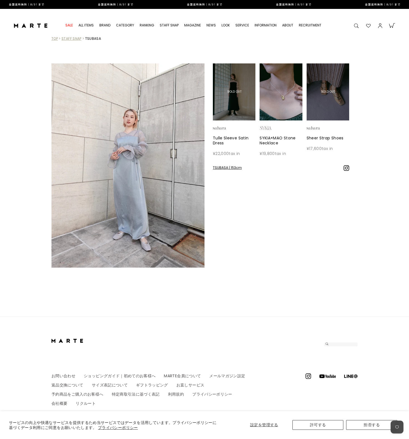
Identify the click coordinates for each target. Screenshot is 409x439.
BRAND (104, 25)
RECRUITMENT (310, 25)
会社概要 (59, 403)
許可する (318, 425)
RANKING (147, 25)
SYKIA (275, 128)
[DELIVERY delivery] (204, 4)
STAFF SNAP (169, 25)
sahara (228, 128)
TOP (54, 38)
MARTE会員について (182, 376)
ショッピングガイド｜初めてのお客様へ (120, 376)
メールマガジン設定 (227, 376)
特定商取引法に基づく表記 (136, 394)
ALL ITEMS (86, 25)
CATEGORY (125, 25)
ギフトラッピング (152, 385)
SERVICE (242, 25)
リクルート (86, 403)
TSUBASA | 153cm (227, 167)
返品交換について (67, 385)
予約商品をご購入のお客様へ (77, 394)
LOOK (225, 25)
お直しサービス (190, 385)
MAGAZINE (192, 25)
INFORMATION (266, 25)
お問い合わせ (63, 376)
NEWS (211, 25)
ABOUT (287, 25)
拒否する (372, 425)
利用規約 (176, 394)
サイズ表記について (110, 385)
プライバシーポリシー (118, 427)
